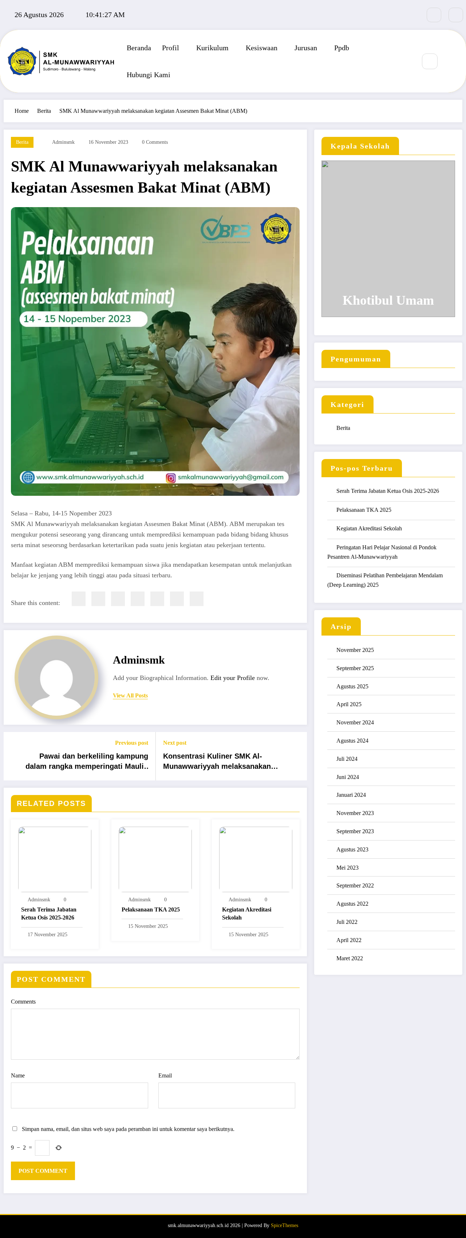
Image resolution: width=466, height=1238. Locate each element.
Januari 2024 (351, 795)
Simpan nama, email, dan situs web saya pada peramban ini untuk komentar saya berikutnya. (128, 1129)
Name (18, 1075)
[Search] (430, 61)
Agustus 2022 (352, 904)
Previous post (131, 743)
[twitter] (98, 599)
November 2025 (355, 650)
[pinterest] (157, 599)
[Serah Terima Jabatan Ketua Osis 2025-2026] (54, 859)
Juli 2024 (347, 759)
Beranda (139, 48)
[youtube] (434, 15)
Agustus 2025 (352, 686)
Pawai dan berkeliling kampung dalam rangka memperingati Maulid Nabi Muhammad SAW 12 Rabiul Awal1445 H (86, 763)
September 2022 (355, 885)
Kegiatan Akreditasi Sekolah (246, 913)
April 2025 (349, 704)
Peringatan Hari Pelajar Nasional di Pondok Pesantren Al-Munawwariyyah (382, 552)
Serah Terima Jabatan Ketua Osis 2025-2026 (48, 913)
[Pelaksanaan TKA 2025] (155, 859)
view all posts (130, 695)
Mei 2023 (347, 868)
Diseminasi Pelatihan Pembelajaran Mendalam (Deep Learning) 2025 (385, 580)
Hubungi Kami (148, 75)
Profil (170, 48)
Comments (23, 1001)
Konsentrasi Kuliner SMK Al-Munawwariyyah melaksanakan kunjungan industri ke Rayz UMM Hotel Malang (220, 763)
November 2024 (355, 722)
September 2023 (355, 831)
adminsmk (63, 142)
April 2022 (349, 940)
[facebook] (79, 599)
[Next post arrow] (297, 756)
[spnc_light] (451, 62)
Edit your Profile (232, 677)
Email (165, 1075)
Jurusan (306, 48)
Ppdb (341, 48)
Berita (22, 142)
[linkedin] (118, 599)
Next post (174, 743)
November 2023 (355, 813)
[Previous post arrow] (14, 756)
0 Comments (155, 142)
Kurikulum (212, 48)
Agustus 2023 (352, 849)
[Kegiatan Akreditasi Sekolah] (255, 859)
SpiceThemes (284, 1225)
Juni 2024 (347, 777)
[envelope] (138, 599)
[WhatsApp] (177, 599)
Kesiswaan (261, 48)
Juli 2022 (347, 922)
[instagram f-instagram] (456, 15)
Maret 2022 (349, 958)
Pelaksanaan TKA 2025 (151, 909)
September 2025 (355, 668)
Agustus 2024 (352, 740)
